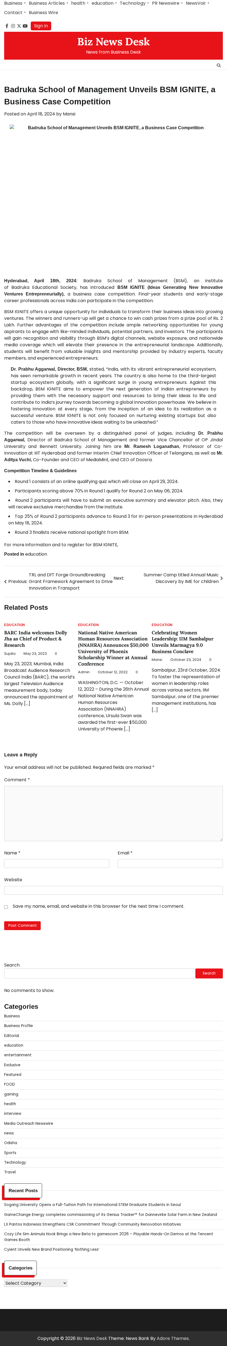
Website (13, 880)
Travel (10, 1172)
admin (84, 672)
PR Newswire (165, 3)
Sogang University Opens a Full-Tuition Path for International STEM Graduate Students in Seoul (92, 1204)
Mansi (69, 114)
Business (13, 3)
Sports (10, 1152)
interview (12, 1113)
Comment (17, 780)
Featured (12, 1074)
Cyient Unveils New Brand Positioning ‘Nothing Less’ (51, 1249)
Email (125, 853)
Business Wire (43, 12)
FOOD (9, 1084)
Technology (133, 3)
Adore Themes (173, 1338)
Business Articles (47, 3)
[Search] (219, 65)
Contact (13, 12)
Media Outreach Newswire (28, 1123)
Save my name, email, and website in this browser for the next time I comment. (98, 906)
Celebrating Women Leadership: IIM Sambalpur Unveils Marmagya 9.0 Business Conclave (182, 642)
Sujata (10, 653)
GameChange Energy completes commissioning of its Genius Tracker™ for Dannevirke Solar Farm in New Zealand (110, 1214)
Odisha (10, 1143)
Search (12, 965)
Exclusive (12, 1065)
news (9, 1133)
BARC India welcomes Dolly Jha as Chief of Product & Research (35, 639)
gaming (11, 1094)
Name (12, 853)
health (78, 3)
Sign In (41, 26)
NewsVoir (196, 3)
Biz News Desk (113, 41)
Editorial (11, 1035)
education (103, 3)
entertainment (18, 1055)
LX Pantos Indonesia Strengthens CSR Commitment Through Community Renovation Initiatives (92, 1224)
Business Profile (18, 1025)
